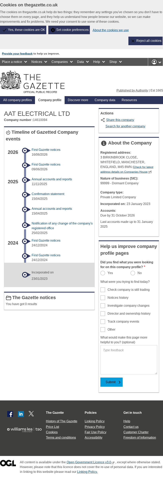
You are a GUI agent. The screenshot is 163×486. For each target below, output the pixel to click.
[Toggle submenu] (25, 62)
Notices (36, 61)
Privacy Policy (95, 426)
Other (111, 329)
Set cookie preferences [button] (72, 29)
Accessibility (93, 437)
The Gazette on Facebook (10, 414)
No (140, 273)
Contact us (131, 426)
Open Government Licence (8, 464)
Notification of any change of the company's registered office (62, 226)
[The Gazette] (32, 82)
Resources (129, 100)
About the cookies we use (111, 30)
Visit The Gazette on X (32, 414)
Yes (110, 273)
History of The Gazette (61, 421)
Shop (113, 61)
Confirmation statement (48, 194)
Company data (105, 100)
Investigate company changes (128, 305)
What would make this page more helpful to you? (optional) (123, 340)
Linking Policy (95, 421)
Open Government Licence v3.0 (89, 462)
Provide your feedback (17, 53)
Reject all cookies (148, 40)
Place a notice (12, 61)
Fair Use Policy (95, 432)
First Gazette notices (46, 149)
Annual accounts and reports (52, 179)
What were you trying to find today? (125, 281)
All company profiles (17, 100)
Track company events (123, 321)
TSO (26, 431)
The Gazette (55, 412)
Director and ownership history (129, 313)
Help (96, 61)
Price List (52, 426)
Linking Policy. (87, 471)
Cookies (52, 432)
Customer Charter (135, 432)
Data (80, 61)
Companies (59, 61)
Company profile (49, 100)
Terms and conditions (61, 437)
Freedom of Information (139, 437)
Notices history (118, 297)
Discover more (78, 100)
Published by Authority (132, 90)
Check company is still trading (129, 289)
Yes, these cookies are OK (26, 29)
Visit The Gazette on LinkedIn (21, 414)
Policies (91, 412)
